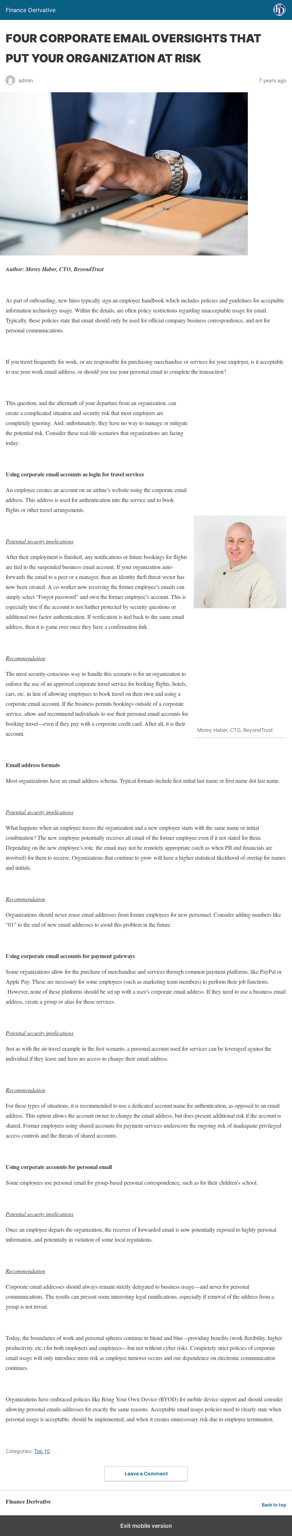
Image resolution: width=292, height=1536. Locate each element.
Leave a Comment (146, 1473)
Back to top (274, 1504)
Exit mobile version (146, 1525)
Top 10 (42, 1451)
